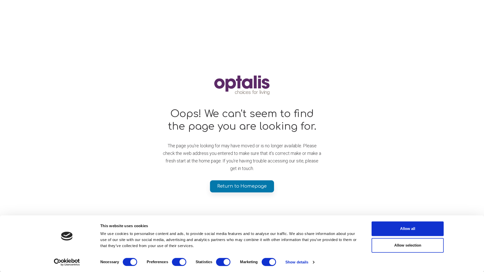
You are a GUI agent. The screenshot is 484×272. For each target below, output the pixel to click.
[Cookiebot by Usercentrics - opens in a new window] (67, 262)
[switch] (179, 262)
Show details (296, 262)
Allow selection (407, 245)
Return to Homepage (242, 186)
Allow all (407, 228)
